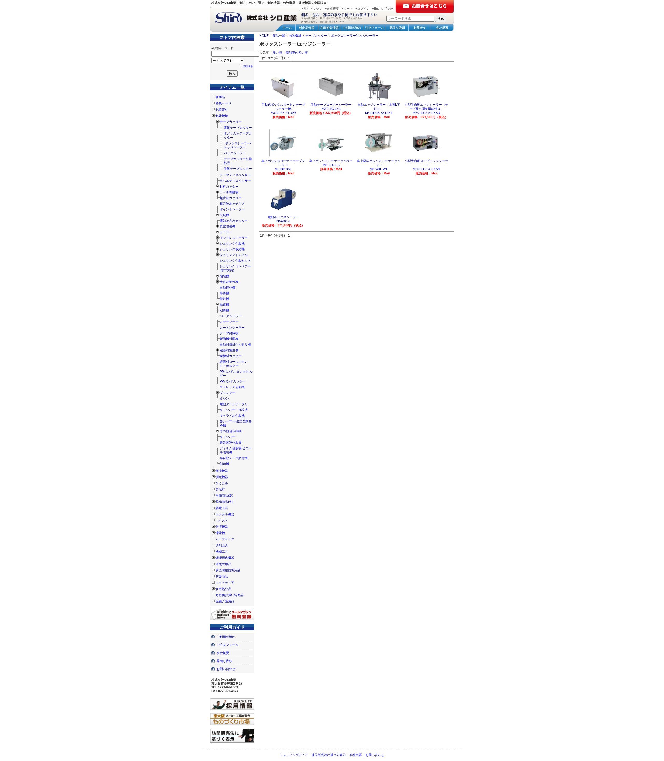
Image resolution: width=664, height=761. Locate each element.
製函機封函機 (229, 339)
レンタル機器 (225, 514)
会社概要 (223, 653)
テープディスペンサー (235, 175)
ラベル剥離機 (229, 192)
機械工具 (222, 551)
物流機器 (222, 471)
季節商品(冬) (224, 502)
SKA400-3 (283, 221)
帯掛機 (224, 293)
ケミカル (222, 483)
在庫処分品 (223, 589)
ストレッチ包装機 (232, 387)
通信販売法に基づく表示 (329, 755)
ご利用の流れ (226, 637)
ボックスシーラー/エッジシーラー (237, 145)
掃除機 (220, 533)
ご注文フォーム (227, 645)
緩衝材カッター (230, 356)
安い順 (277, 52)
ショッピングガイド (294, 755)
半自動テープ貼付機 (234, 458)
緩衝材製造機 (229, 350)
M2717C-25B (331, 109)
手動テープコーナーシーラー (331, 104)
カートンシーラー (232, 327)
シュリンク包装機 (232, 243)
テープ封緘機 (229, 333)
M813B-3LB (331, 165)
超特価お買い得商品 (230, 595)
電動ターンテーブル (234, 404)
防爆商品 (222, 576)
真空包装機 (227, 226)
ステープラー (229, 322)
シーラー (226, 232)
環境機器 (222, 527)
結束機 (224, 305)
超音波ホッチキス (232, 203)
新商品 (220, 97)
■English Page (382, 8)
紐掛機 (224, 310)
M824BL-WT (379, 169)
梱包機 (224, 276)
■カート (347, 8)
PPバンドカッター (233, 381)
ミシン (224, 398)
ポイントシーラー (232, 209)
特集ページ (223, 103)
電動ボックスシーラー (283, 217)
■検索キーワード (222, 48)
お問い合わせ (226, 669)
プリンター (227, 393)
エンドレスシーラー (234, 238)
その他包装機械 (230, 431)
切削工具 (222, 545)
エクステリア (225, 583)
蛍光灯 (220, 489)
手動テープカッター (238, 168)
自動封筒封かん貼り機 (235, 344)
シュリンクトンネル (234, 255)
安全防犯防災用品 (228, 570)
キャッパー (227, 437)
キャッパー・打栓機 (234, 410)
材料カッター (229, 186)
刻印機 (224, 464)
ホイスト (222, 520)
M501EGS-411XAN (426, 169)
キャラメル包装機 (232, 415)
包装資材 (222, 109)
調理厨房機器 (225, 558)
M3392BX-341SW (283, 113)
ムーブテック (225, 539)
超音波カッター (230, 198)
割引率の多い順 (297, 52)
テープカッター (230, 122)
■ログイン (362, 8)
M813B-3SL (283, 169)
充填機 (224, 215)
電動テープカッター (238, 128)
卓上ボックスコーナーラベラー (331, 161)
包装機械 (222, 116)
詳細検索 (248, 66)
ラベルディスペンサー (235, 181)
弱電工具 (222, 508)
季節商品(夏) (224, 495)
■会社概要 (332, 8)
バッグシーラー (235, 153)
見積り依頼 (224, 661)
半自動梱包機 (229, 282)
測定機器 (222, 477)
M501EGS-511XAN (426, 113)
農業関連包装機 (230, 442)
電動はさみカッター (234, 221)
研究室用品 (223, 564)
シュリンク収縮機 (232, 249)
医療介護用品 (225, 601)
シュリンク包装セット (235, 260)
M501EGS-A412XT (378, 113)
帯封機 (224, 299)
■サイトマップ (312, 8)
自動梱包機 (227, 287)
